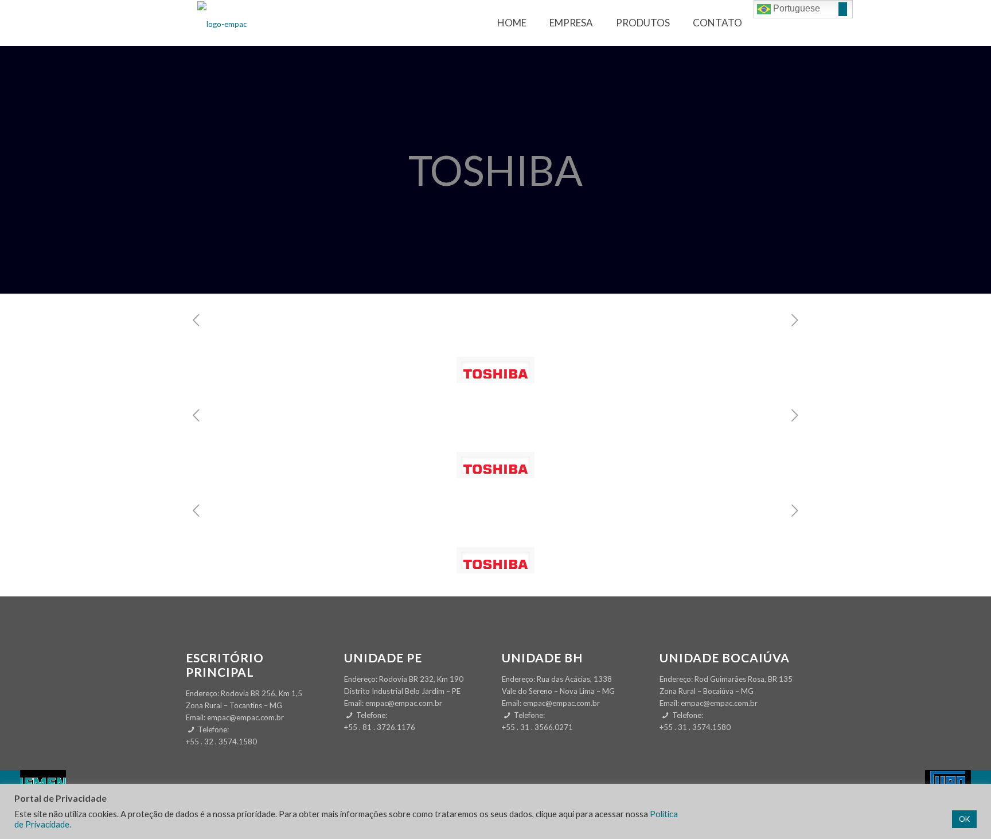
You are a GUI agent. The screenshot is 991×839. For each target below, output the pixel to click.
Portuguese (795, 8)
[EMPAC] (222, 23)
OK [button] (964, 819)
